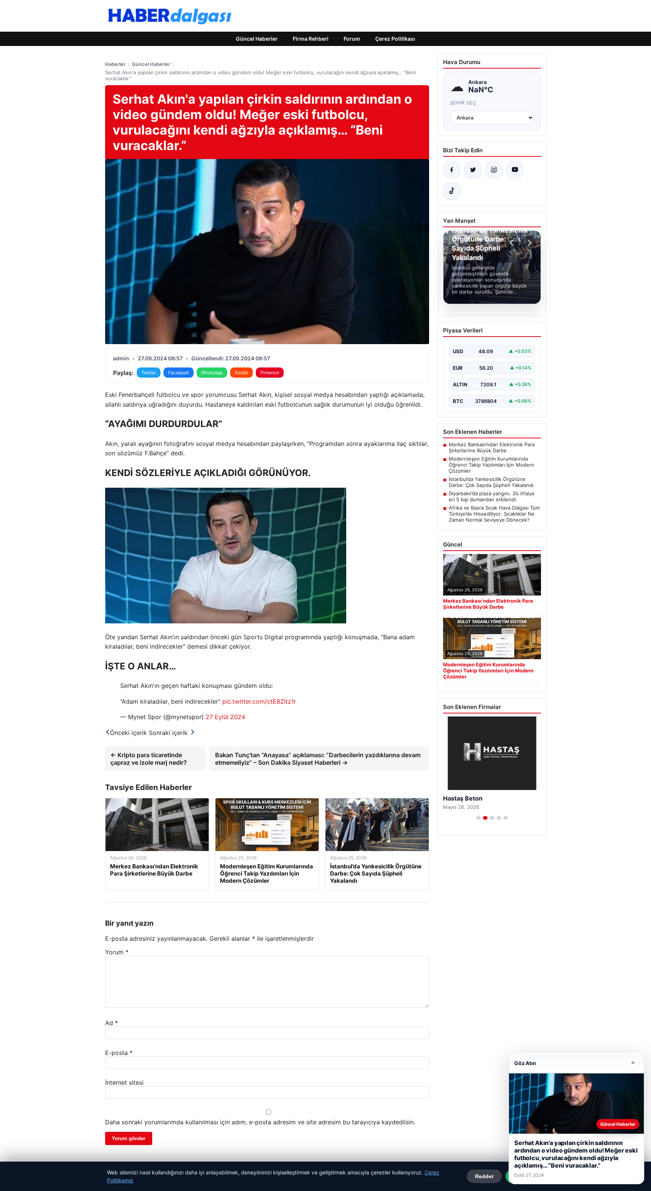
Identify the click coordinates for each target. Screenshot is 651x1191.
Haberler (115, 64)
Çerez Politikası (395, 38)
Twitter (148, 372)
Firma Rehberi (311, 38)
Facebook (178, 372)
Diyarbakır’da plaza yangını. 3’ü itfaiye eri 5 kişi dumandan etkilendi (492, 496)
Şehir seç (463, 103)
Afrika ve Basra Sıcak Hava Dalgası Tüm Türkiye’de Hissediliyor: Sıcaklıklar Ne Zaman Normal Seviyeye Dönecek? (494, 514)
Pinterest (269, 372)
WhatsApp (212, 372)
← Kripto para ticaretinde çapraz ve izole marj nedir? (148, 758)
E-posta (119, 1052)
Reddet (484, 1176)
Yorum (116, 952)
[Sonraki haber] (528, 242)
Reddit (241, 372)
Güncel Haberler (257, 38)
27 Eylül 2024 (225, 717)
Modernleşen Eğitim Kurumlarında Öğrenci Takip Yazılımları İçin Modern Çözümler (491, 465)
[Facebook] (451, 170)
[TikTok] (451, 191)
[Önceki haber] (512, 242)
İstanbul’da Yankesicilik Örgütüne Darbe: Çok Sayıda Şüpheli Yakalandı (491, 482)
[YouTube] (515, 170)
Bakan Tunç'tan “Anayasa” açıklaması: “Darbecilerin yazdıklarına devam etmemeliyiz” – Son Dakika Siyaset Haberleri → (317, 758)
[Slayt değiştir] (478, 818)
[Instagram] (494, 170)
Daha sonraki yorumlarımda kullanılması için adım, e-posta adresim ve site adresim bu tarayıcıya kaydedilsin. (260, 1122)
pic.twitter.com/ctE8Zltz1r (259, 701)
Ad (111, 1023)
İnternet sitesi (124, 1082)
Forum (352, 38)
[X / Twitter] (472, 170)
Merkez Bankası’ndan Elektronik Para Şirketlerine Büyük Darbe (492, 447)
